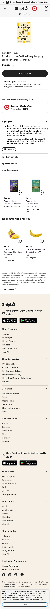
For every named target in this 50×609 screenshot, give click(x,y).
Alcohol (5, 334)
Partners (6, 438)
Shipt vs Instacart (11, 408)
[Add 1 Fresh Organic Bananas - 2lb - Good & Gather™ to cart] (20, 241)
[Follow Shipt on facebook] (3, 575)
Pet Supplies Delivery (12, 371)
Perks (4, 487)
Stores (5, 397)
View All (5, 352)
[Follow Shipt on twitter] (22, 575)
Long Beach (8, 550)
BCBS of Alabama (10, 570)
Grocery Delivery (10, 364)
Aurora (5, 540)
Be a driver (7, 480)
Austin (5, 506)
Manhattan (7, 521)
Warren (5, 543)
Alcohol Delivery (10, 367)
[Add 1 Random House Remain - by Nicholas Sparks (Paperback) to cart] (20, 192)
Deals (5, 412)
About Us (6, 424)
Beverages (7, 338)
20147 (25, 109)
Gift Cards (7, 404)
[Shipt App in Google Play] (28, 321)
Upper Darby (8, 547)
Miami (5, 513)
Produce (6, 345)
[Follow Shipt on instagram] (9, 575)
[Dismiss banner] (3, 2)
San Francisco (9, 510)
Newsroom (7, 431)
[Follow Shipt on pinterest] (15, 575)
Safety (5, 491)
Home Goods (8, 341)
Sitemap (6, 441)
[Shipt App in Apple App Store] (9, 321)
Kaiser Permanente (11, 566)
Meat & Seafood (10, 348)
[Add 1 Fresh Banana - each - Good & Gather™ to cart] (42, 241)
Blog (4, 434)
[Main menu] (4, 8)
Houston (6, 517)
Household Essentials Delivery (16, 378)
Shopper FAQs (9, 494)
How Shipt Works (10, 394)
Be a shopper (8, 477)
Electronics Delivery (11, 375)
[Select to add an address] (26, 8)
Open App (43, 2)
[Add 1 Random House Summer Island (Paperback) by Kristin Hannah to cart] (42, 192)
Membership (8, 401)
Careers (6, 427)
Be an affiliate (9, 484)
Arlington (6, 536)
